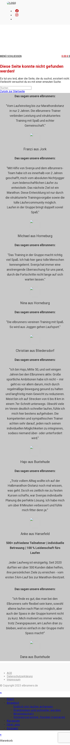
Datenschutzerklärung (20, 676)
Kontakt (12, 728)
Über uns (13, 724)
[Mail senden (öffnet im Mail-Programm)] (15, 19)
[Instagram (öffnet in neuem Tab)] (17, 15)
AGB (9, 673)
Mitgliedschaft (24, 713)
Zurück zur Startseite (12, 91)
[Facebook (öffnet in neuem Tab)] (17, 11)
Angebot (13, 702)
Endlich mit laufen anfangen (33, 706)
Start (10, 699)
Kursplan (13, 720)
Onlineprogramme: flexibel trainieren (39, 717)
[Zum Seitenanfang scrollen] (1, 693)
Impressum (13, 679)
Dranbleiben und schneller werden (37, 710)
